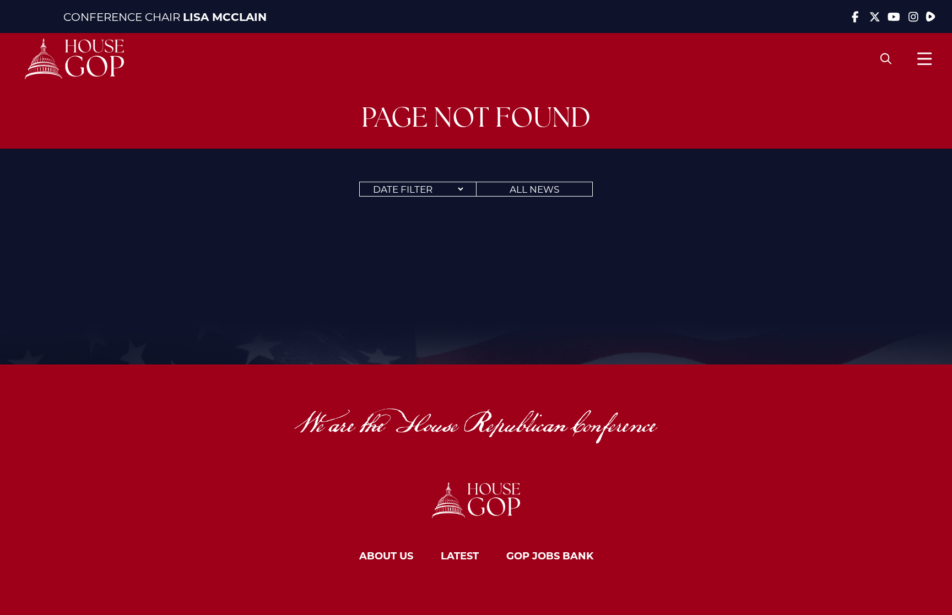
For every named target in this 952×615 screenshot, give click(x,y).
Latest (460, 555)
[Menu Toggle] (924, 58)
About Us (386, 555)
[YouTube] (894, 16)
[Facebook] (855, 16)
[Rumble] (930, 16)
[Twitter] (874, 16)
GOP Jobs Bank (549, 555)
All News (534, 189)
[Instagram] (913, 16)
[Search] (886, 59)
